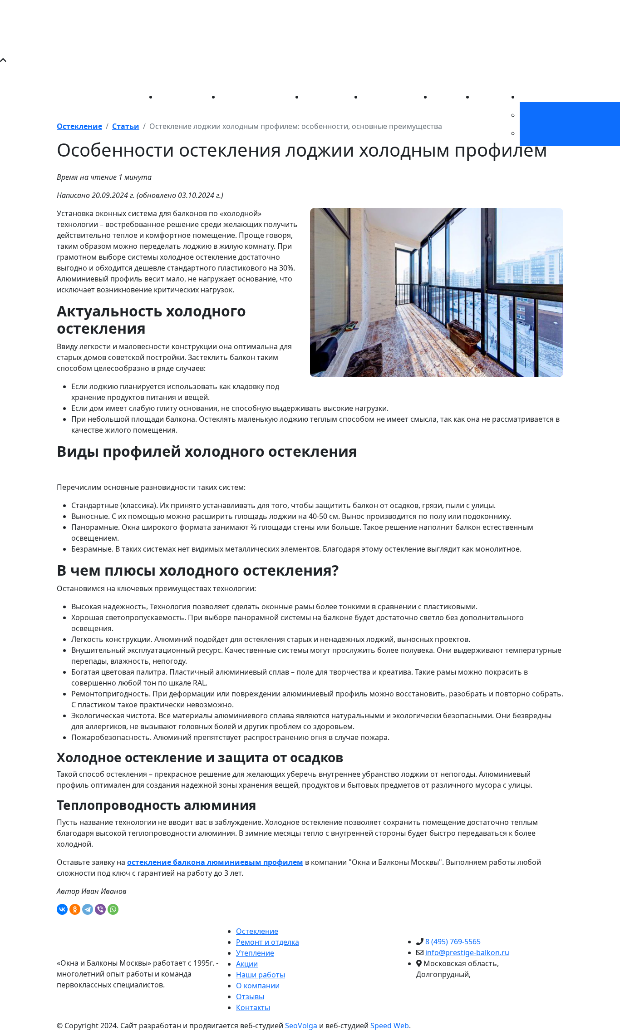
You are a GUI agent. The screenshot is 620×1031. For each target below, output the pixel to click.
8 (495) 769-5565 (170, 74)
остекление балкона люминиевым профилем (215, 862)
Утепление (323, 97)
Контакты (253, 1007)
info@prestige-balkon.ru (340, 74)
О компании (541, 97)
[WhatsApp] (113, 909)
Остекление (178, 97)
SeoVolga (301, 1026)
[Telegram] (87, 909)
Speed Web (389, 1026)
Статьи (486, 97)
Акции (443, 97)
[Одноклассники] (74, 909)
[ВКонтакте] (62, 909)
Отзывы (250, 996)
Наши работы (387, 97)
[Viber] (100, 909)
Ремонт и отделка (251, 97)
